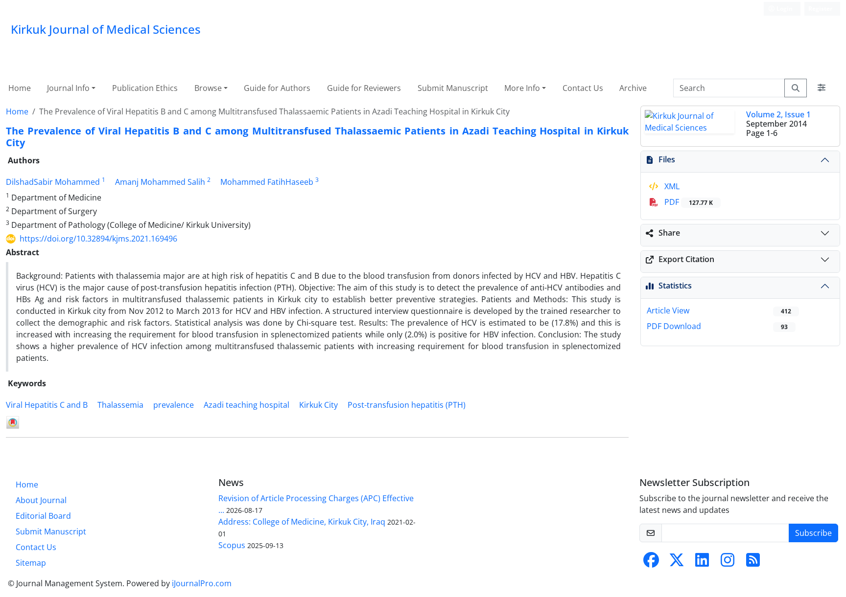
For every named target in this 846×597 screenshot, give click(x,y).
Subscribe (813, 533)
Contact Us (583, 88)
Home (19, 88)
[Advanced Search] (821, 88)
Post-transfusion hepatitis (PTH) (407, 404)
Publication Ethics (145, 88)
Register (820, 8)
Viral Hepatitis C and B (47, 404)
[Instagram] (727, 562)
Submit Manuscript (453, 88)
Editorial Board (43, 515)
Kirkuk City (318, 404)
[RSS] (753, 562)
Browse (208, 88)
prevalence (173, 404)
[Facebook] (651, 562)
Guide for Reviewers (364, 88)
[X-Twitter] (676, 562)
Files (666, 159)
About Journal (41, 500)
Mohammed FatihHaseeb (266, 182)
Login (784, 8)
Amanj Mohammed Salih (160, 182)
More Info (522, 88)
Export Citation (686, 259)
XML (671, 186)
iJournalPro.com (202, 583)
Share (669, 232)
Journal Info (68, 88)
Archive (633, 88)
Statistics (675, 285)
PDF (687, 202)
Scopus (231, 545)
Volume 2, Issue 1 (778, 114)
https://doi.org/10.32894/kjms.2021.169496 (98, 238)
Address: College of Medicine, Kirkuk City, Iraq (301, 521)
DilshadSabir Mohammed (53, 182)
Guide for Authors (277, 88)
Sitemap (31, 562)
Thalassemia (120, 404)
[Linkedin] (702, 562)
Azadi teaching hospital (246, 404)
